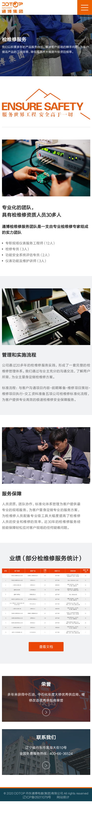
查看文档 (46, 646)
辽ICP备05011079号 (37, 797)
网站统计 (63, 797)
